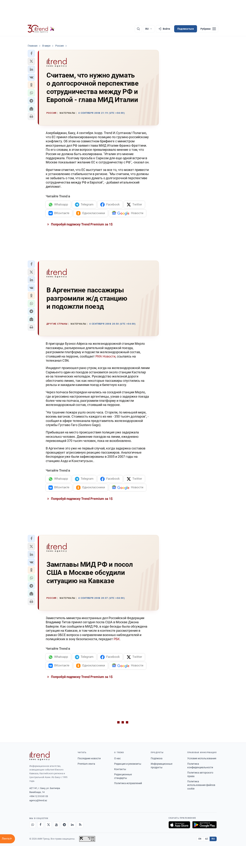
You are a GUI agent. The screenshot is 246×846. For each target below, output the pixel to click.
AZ (206, 839)
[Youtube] (56, 825)
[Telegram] (64, 825)
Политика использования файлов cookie (201, 785)
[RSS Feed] (80, 825)
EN (199, 839)
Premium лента (86, 763)
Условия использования (201, 758)
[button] (31, 53)
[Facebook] (40, 825)
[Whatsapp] (32, 825)
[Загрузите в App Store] (179, 824)
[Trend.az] (41, 29)
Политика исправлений (128, 783)
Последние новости (89, 758)
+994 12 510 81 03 (38, 796)
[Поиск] (138, 28)
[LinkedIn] (72, 825)
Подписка (156, 758)
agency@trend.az (38, 800)
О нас (117, 758)
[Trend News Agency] (39, 755)
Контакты (120, 769)
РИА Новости (105, 356)
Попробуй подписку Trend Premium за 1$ (81, 224)
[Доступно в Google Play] (204, 824)
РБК (117, 639)
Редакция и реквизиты (127, 763)
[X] (48, 825)
